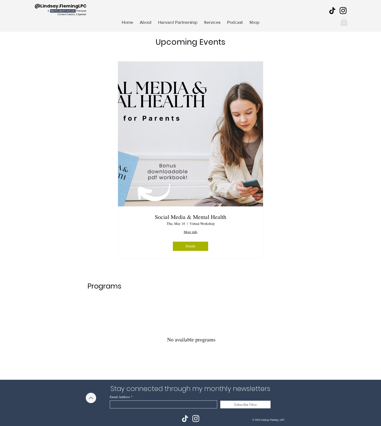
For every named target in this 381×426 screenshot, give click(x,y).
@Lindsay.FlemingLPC (60, 6)
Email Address (120, 396)
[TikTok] (332, 10)
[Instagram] (343, 10)
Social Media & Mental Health (190, 216)
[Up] (91, 398)
